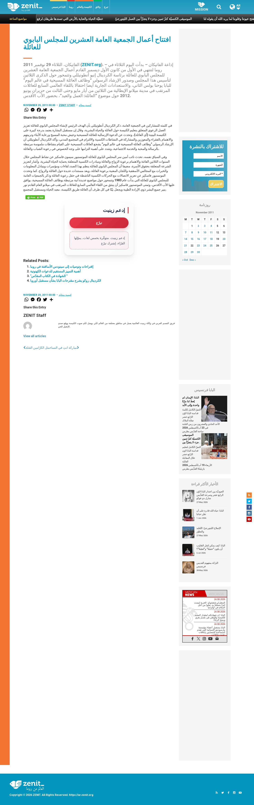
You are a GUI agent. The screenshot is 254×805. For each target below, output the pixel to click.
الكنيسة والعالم (84, 7)
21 (185, 245)
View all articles (34, 336)
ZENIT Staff (67, 105)
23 (198, 245)
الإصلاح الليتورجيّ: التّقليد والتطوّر (208, 530)
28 (185, 252)
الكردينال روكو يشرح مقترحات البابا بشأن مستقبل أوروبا (65, 280)
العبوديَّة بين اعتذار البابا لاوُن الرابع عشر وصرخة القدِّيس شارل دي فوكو (210, 495)
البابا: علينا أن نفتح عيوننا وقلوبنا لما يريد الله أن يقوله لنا (217, 19)
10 (204, 232)
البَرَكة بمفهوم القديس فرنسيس (207, 564)
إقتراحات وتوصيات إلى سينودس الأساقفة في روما (61, 266)
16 (198, 239)
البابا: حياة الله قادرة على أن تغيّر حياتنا (210, 512)
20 (224, 239)
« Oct (185, 260)
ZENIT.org (91, 64)
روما (71, 7)
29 (192, 252)
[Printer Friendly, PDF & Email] (35, 197)
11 (211, 232)
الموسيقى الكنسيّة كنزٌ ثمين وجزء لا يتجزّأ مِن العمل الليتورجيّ (133, 19)
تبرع (106, 7)
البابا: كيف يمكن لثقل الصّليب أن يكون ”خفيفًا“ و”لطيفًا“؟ (210, 547)
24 (204, 245)
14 (185, 239)
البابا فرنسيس (58, 7)
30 (198, 252)
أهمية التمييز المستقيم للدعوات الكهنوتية (55, 271)
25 (211, 245)
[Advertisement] (205, 80)
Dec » (193, 260)
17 (204, 239)
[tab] (194, 593)
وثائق (98, 7)
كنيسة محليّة (85, 105)
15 (192, 239)
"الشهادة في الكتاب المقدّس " (48, 276)
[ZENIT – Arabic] (29, 7)
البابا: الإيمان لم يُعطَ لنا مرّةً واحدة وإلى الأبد (190, 401)
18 (211, 239)
